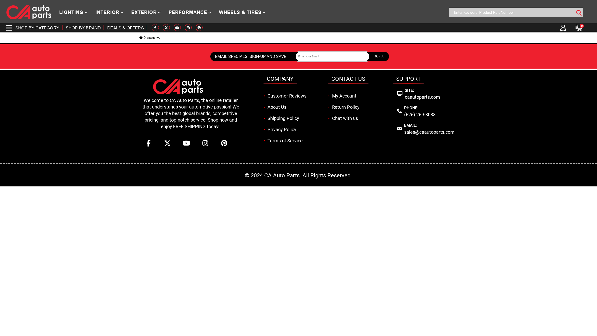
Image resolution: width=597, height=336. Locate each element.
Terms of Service (285, 141)
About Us (276, 107)
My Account (344, 96)
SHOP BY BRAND (83, 27)
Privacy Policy (281, 129)
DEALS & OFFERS (125, 27)
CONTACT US (348, 79)
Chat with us (345, 118)
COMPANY (280, 79)
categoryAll (154, 37)
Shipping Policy (283, 118)
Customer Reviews (286, 96)
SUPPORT (408, 79)
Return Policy (345, 107)
